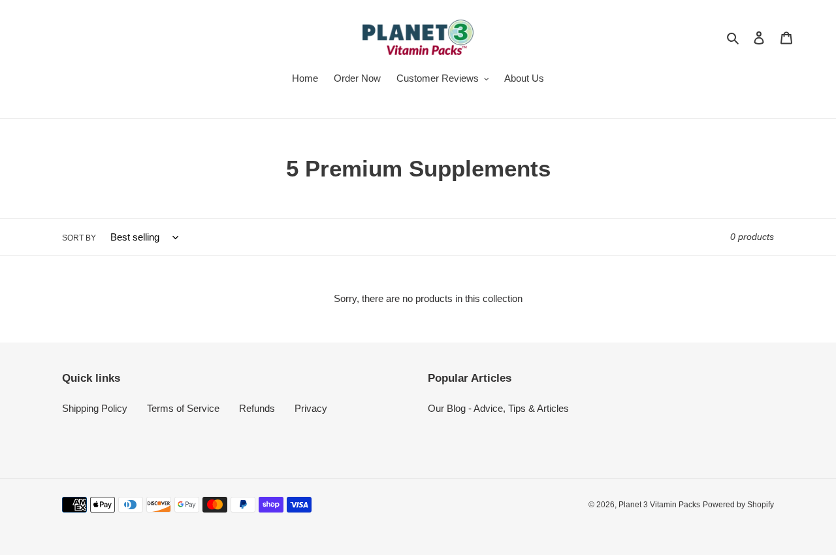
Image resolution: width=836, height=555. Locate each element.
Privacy (311, 408)
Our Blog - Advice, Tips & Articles (498, 408)
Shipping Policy (94, 408)
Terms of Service (183, 408)
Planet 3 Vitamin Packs (659, 504)
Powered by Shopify (738, 504)
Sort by (79, 238)
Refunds (257, 408)
